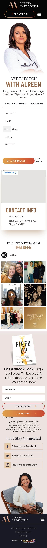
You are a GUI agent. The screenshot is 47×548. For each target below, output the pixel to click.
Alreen (25, 247)
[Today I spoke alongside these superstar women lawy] (12, 318)
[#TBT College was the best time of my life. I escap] (35, 272)
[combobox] (7, 129)
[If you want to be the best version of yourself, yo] (12, 295)
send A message (16, 160)
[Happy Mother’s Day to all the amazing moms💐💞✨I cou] (12, 272)
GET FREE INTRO (23, 406)
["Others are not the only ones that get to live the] (35, 318)
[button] (39, 14)
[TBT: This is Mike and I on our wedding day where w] (35, 295)
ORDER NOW (23, 413)
